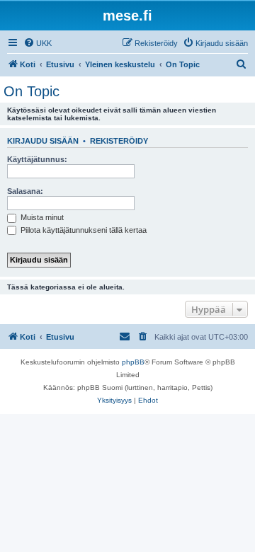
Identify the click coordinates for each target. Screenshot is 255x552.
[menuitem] (37, 43)
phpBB (133, 362)
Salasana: (25, 191)
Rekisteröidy (119, 141)
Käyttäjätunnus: (37, 159)
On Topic (32, 91)
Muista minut (41, 217)
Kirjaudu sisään (43, 141)
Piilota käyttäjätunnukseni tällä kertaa (82, 230)
